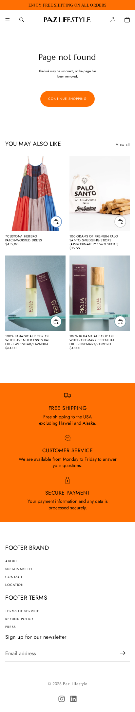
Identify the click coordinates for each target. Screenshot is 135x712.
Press (10, 626)
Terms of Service (22, 611)
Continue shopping (67, 98)
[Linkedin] (73, 699)
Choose (61, 221)
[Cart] (127, 19)
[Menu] (7, 19)
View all (123, 144)
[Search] (21, 19)
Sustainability (19, 569)
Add (125, 221)
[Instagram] (62, 699)
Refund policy (19, 618)
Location (14, 584)
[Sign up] (123, 653)
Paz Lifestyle (75, 684)
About (11, 561)
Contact (14, 576)
